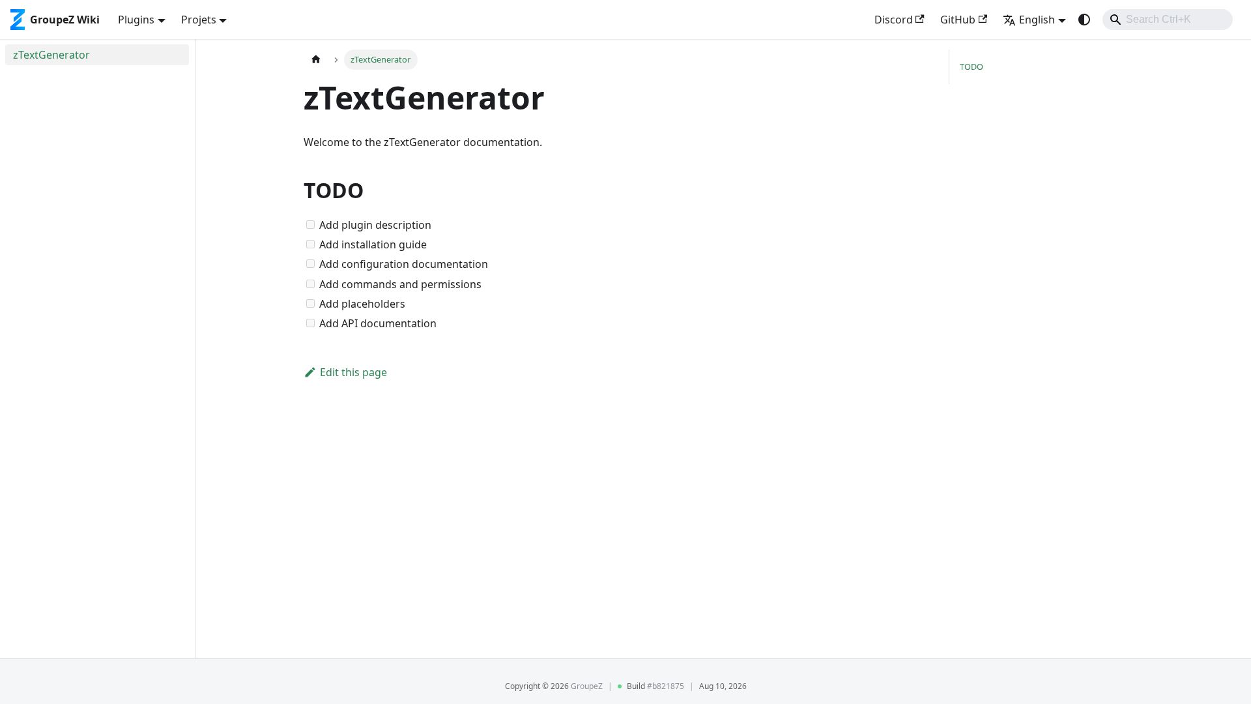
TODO (971, 66)
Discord (893, 19)
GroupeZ (587, 686)
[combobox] (1167, 19)
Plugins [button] (136, 19)
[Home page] (316, 60)
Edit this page (353, 372)
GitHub (957, 19)
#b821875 (665, 686)
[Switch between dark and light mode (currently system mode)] (1084, 19)
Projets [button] (198, 19)
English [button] (1037, 19)
